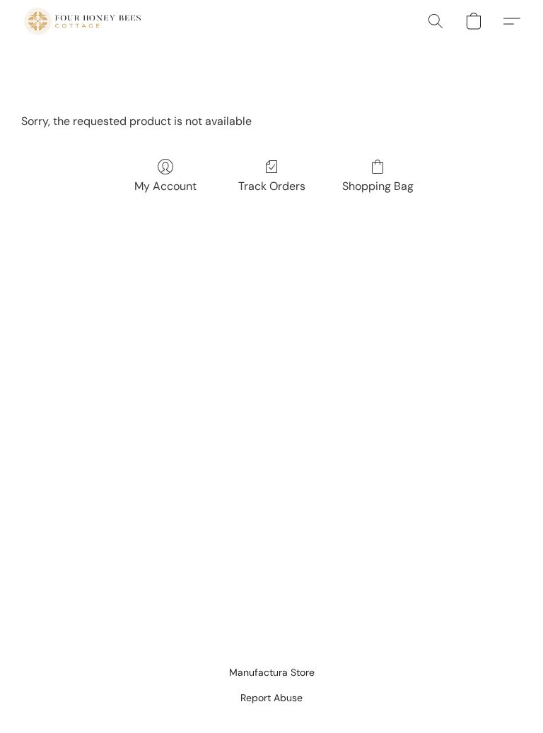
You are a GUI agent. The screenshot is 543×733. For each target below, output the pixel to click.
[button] (82, 21)
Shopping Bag (378, 186)
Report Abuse (271, 697)
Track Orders (271, 186)
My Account (165, 186)
